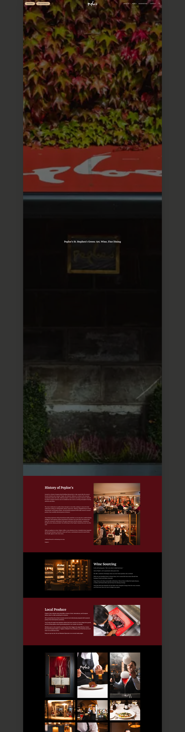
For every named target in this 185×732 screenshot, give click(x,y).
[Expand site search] (159, 3)
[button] (60, 675)
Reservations (143, 3)
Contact (153, 3)
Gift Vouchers (42, 3)
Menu (134, 3)
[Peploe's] (92, 3)
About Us (126, 3)
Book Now (30, 3)
